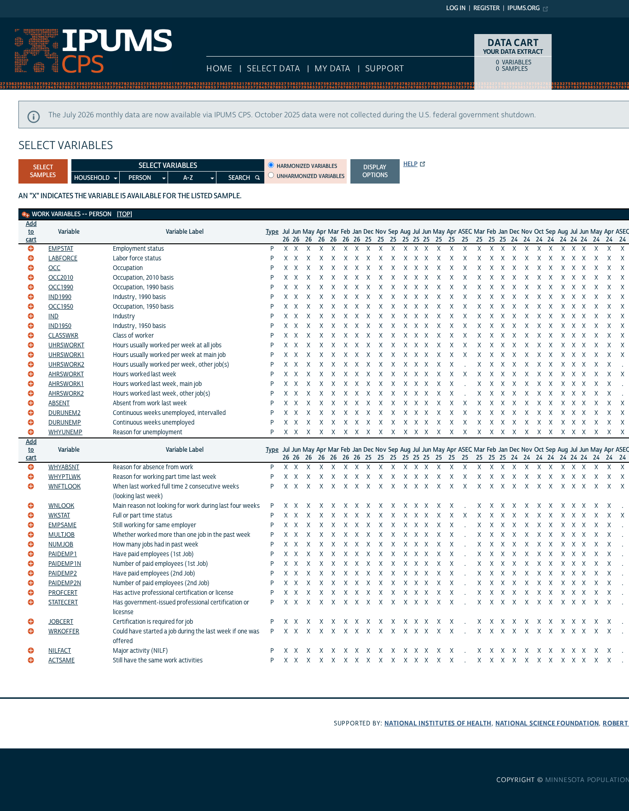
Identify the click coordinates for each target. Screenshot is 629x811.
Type (272, 232)
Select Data (273, 68)
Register (486, 8)
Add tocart (31, 232)
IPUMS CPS (18, 22)
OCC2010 (60, 278)
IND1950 (59, 326)
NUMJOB (60, 545)
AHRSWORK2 (66, 394)
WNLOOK (61, 506)
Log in (456, 8)
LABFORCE (62, 258)
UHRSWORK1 (66, 355)
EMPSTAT (60, 249)
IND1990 (59, 297)
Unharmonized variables (310, 176)
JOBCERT (60, 622)
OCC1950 (60, 307)
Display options (375, 171)
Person (139, 178)
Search (239, 178)
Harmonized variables (307, 166)
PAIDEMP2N (64, 583)
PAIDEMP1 (62, 554)
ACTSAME (61, 660)
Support (384, 68)
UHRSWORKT (66, 345)
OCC (54, 268)
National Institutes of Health (437, 723)
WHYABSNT (63, 467)
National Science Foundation (547, 723)
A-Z (188, 178)
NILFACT (59, 651)
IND (53, 316)
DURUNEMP (64, 423)
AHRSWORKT (66, 374)
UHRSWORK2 (66, 365)
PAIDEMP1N (64, 564)
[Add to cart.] (31, 248)
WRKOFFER (63, 631)
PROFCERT (62, 593)
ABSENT (59, 403)
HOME (219, 68)
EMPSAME (62, 525)
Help (410, 164)
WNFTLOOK (64, 487)
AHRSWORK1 (66, 384)
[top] (124, 214)
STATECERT (63, 602)
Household (92, 178)
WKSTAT (59, 516)
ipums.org (523, 8)
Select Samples (43, 171)
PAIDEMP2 (62, 573)
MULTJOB (61, 535)
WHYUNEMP (65, 432)
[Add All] (25, 214)
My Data (332, 68)
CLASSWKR (63, 336)
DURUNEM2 (64, 413)
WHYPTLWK (64, 477)
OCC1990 (60, 287)
